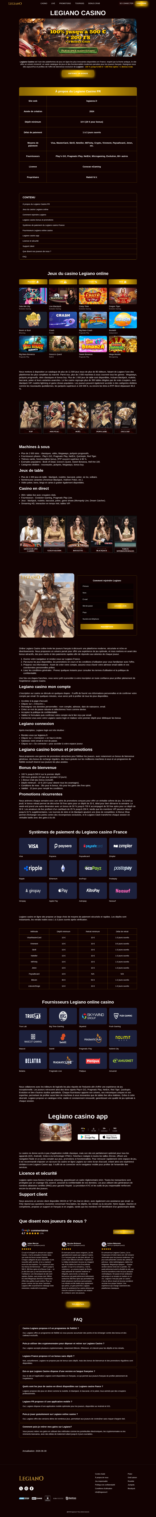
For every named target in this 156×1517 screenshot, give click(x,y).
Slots (121, 282)
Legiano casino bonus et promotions (38, 220)
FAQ (24, 257)
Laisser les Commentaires (124, 1232)
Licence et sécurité (31, 241)
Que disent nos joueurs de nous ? (37, 251)
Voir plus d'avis (78, 1304)
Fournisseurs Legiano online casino (38, 230)
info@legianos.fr (101, 1492)
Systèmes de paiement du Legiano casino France (44, 225)
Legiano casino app (31, 236)
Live (61, 282)
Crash (91, 282)
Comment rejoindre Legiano (34, 215)
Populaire (31, 282)
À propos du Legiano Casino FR (36, 204)
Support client (28, 246)
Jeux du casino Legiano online (35, 209)
